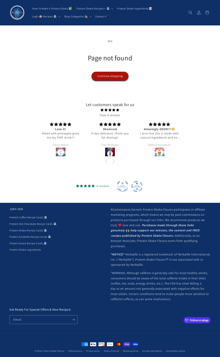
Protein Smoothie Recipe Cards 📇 (30, 236)
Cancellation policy (175, 351)
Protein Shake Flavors (53, 351)
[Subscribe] (73, 319)
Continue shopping (110, 76)
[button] (94, 9)
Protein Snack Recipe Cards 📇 (28, 243)
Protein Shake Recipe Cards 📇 (28, 230)
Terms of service (111, 351)
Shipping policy (131, 351)
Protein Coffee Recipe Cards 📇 (28, 217)
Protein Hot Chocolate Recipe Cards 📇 (33, 224)
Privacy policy (93, 351)
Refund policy (75, 351)
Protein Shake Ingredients (25, 249)
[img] (110, 110)
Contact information (152, 351)
